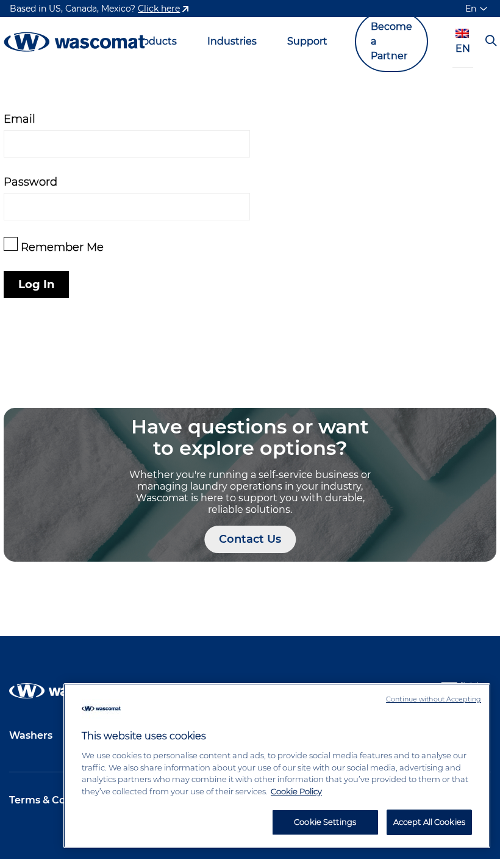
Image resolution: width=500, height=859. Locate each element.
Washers (30, 735)
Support (307, 41)
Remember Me (61, 247)
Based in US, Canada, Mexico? (95, 8)
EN (462, 48)
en (470, 8)
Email (19, 118)
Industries (232, 41)
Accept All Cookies (429, 822)
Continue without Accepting (433, 699)
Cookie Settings (325, 822)
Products (154, 41)
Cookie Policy (296, 791)
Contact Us (250, 539)
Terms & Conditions (58, 800)
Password (30, 181)
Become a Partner (391, 41)
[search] (490, 41)
